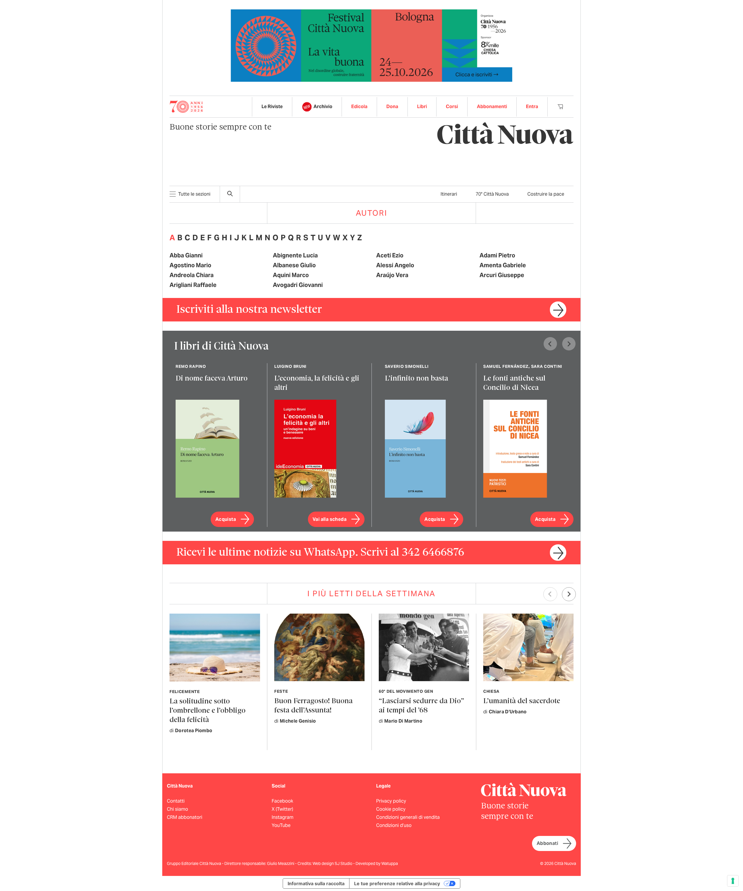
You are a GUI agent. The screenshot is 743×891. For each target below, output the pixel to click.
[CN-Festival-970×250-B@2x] (371, 45)
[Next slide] (569, 344)
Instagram (282, 817)
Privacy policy (391, 801)
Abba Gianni (186, 255)
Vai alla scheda (330, 519)
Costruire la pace (545, 194)
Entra (532, 106)
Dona (392, 106)
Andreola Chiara (191, 275)
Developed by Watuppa (377, 863)
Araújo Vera (392, 275)
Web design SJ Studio (333, 863)
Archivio (322, 106)
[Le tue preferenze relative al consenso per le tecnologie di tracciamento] (732, 880)
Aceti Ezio (389, 255)
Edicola (359, 106)
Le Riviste (272, 106)
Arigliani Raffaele (193, 285)
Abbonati (547, 843)
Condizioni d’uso (394, 825)
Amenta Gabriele (502, 265)
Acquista (225, 519)
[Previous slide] (550, 344)
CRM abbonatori (184, 817)
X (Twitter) (282, 809)
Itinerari (449, 194)
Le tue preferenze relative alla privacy (397, 883)
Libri (422, 106)
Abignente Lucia (295, 255)
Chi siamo (177, 809)
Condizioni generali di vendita (408, 817)
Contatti (176, 801)
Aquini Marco (291, 275)
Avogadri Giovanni (298, 285)
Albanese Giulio (294, 265)
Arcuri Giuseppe (501, 275)
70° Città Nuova (492, 194)
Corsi (452, 106)
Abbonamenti (492, 106)
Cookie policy (390, 809)
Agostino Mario (190, 265)
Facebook (282, 801)
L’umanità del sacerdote (521, 701)
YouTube (281, 825)
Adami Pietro (497, 255)
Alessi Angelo (395, 265)
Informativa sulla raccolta (316, 883)
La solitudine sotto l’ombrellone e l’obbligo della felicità (207, 711)
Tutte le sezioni (194, 194)
